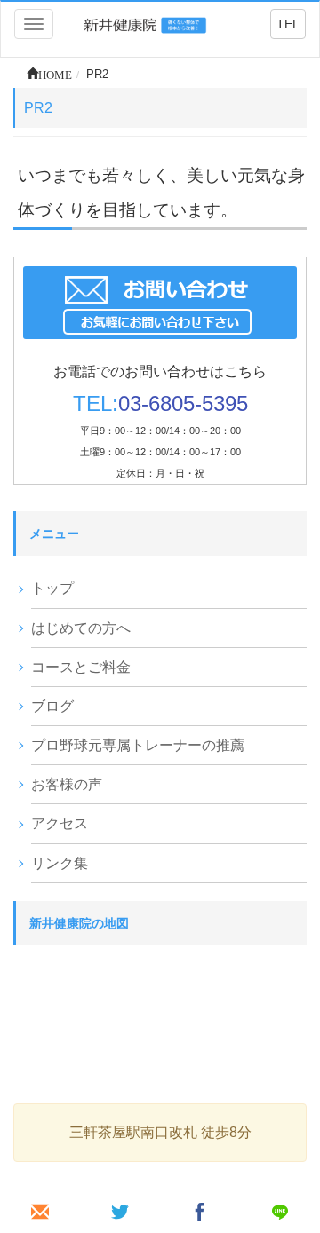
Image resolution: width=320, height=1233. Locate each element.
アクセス (59, 823)
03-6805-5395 (183, 403)
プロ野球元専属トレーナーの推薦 (137, 745)
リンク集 (59, 863)
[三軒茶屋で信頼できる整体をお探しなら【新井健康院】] (147, 23)
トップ (52, 588)
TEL (288, 24)
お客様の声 (66, 784)
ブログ (52, 706)
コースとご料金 (81, 667)
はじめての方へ (81, 628)
